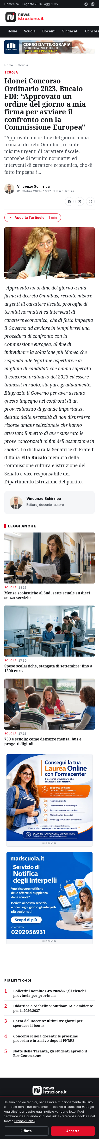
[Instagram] (93, 4)
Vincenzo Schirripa (33, 186)
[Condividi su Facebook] (69, 201)
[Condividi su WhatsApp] (90, 201)
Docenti (49, 31)
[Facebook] (86, 4)
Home (12, 31)
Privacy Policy (24, 1121)
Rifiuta (26, 1131)
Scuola (30, 31)
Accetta (73, 1131)
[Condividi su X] (79, 201)
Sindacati (70, 31)
